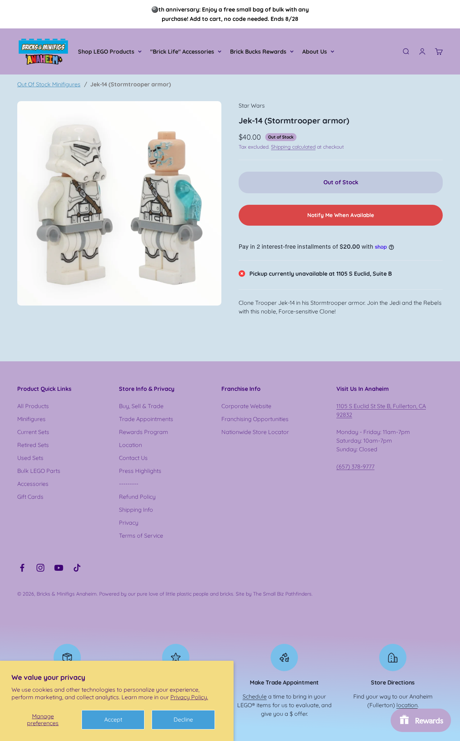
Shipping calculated (293, 147)
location (407, 705)
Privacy (128, 522)
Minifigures (31, 419)
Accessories (33, 483)
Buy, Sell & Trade (141, 406)
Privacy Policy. (189, 697)
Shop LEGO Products (106, 51)
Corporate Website (246, 406)
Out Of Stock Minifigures (48, 84)
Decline (183, 719)
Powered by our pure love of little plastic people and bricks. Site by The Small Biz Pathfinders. (206, 594)
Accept (113, 719)
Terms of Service (141, 535)
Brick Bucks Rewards (258, 51)
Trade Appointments (146, 419)
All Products (33, 406)
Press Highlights (140, 470)
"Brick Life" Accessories (182, 51)
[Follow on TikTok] (77, 568)
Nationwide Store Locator (255, 431)
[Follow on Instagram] (40, 568)
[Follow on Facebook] (22, 568)
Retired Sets (33, 444)
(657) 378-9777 (355, 466)
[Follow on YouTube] (59, 568)
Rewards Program (143, 431)
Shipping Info (136, 509)
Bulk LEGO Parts (38, 470)
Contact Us (133, 457)
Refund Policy (137, 496)
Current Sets (33, 431)
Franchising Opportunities (255, 419)
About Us (314, 51)
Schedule (255, 696)
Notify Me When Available (340, 215)
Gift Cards (30, 496)
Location (130, 444)
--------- (128, 483)
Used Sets (30, 457)
